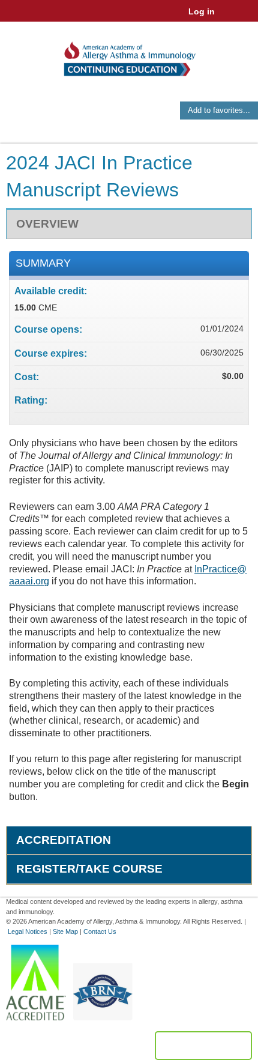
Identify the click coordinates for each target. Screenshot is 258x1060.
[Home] (129, 55)
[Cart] (229, 17)
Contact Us (99, 931)
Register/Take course (89, 868)
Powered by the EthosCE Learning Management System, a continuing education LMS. (203, 1045)
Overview (47, 223)
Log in (201, 11)
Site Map (65, 931)
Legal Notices (27, 931)
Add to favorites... (219, 110)
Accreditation (63, 840)
